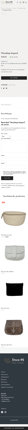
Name (3, 155)
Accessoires (8, 8)
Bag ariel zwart (5, 308)
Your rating (4, 133)
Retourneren (4, 382)
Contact (3, 372)
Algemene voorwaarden (7, 387)
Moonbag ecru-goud (6, 235)
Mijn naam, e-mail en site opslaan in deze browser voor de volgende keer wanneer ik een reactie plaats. (14, 173)
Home (2, 8)
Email (3, 163)
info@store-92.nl (5, 401)
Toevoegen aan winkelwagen (14, 428)
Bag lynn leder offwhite (7, 271)
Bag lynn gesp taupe (6, 344)
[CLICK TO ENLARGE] (24, 19)
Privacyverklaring (5, 384)
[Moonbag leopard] (1, 88)
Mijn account (4, 374)
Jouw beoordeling (6, 138)
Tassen (14, 8)
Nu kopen (14, 78)
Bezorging (3, 379)
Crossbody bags (22, 8)
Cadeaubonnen (5, 377)
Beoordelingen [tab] (6, 104)
